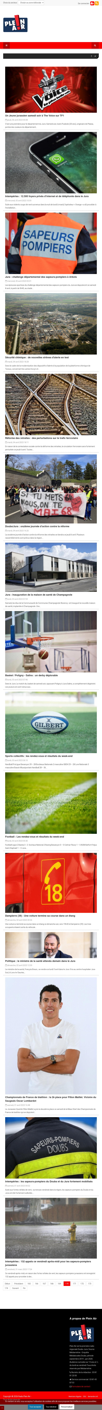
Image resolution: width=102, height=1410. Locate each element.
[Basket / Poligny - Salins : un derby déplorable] (51, 642)
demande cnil (93, 1396)
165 (29, 1284)
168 (51, 1284)
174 (6, 1288)
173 (89, 1284)
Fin (24, 1288)
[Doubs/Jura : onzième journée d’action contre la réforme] (51, 489)
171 (74, 1284)
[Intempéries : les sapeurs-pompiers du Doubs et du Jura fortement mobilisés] (51, 1148)
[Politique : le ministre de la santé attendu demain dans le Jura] (51, 945)
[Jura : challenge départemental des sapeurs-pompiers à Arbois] (51, 243)
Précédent (18, 1284)
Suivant (15, 1288)
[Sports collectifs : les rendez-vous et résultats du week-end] (51, 722)
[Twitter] (95, 56)
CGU (84, 1396)
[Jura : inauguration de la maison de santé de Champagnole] (51, 567)
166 (36, 1284)
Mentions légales (75, 1396)
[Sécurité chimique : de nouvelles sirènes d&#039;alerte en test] (51, 324)
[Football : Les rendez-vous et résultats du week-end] (51, 803)
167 (44, 1284)
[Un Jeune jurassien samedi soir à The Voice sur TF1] (51, 89)
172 (82, 1284)
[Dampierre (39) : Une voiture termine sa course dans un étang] (51, 883)
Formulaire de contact (81, 1386)
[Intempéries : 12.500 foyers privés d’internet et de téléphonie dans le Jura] (51, 162)
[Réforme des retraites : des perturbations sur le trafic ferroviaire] (51, 404)
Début (7, 1284)
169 (59, 1284)
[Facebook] (91, 56)
